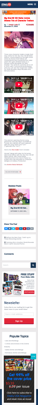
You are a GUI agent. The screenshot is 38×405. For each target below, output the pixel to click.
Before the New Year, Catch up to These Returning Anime (17, 238)
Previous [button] (10, 201)
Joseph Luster (13, 25)
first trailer (15, 150)
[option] (19, 203)
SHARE (31, 25)
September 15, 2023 (17, 211)
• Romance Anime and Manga (15, 353)
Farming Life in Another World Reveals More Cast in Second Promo (19, 243)
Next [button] (27, 201)
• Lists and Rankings (11, 341)
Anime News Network (14, 164)
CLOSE (33, 356)
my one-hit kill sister (13, 172)
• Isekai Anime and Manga (13, 350)
